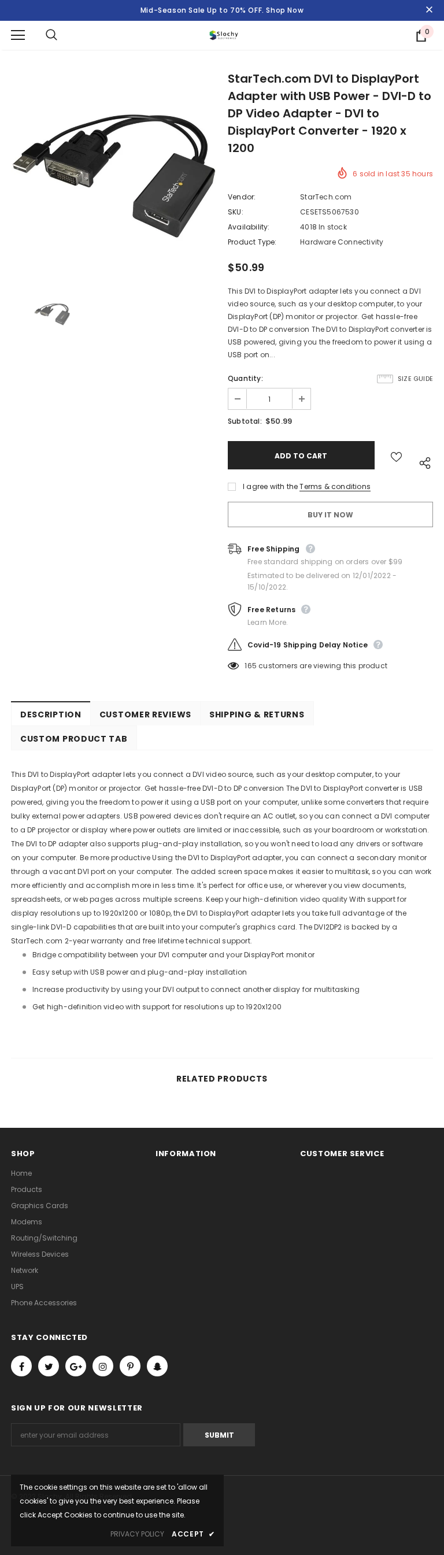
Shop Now (285, 10)
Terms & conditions (335, 486)
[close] (429, 10)
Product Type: (252, 242)
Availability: (249, 227)
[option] (113, 176)
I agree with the (270, 486)
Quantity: (245, 378)
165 (251, 666)
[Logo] (223, 35)
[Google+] (75, 1366)
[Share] (422, 461)
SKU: (235, 212)
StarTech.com (326, 197)
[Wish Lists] (396, 455)
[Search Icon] (63, 35)
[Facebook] (21, 1366)
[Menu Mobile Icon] (18, 35)
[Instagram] (102, 1366)
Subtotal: (245, 421)
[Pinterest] (130, 1366)
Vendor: (242, 197)
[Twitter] (48, 1366)
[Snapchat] (157, 1366)
